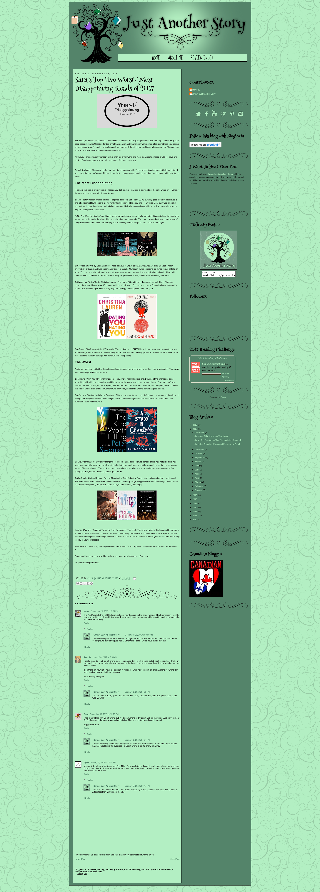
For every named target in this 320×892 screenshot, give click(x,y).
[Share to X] (84, 583)
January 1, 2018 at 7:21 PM (137, 692)
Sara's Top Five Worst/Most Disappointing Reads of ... (218, 440)
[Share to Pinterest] (91, 583)
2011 (195, 515)
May (197, 474)
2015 (195, 499)
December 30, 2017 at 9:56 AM (103, 657)
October (199, 453)
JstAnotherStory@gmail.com (220, 174)
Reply (86, 623)
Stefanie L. (195, 90)
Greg (86, 714)
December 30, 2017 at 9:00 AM (139, 635)
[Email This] (77, 583)
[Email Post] (134, 578)
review (161, 536)
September (200, 457)
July (197, 466)
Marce (86, 611)
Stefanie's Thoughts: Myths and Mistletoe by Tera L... (218, 444)
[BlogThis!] (81, 583)
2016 (195, 495)
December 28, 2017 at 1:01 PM (104, 611)
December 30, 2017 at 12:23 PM (104, 714)
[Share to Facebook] (88, 583)
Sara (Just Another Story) (213, 363)
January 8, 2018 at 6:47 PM (137, 786)
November (200, 449)
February (199, 486)
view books (229, 380)
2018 (195, 425)
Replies (90, 629)
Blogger (224, 397)
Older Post (174, 859)
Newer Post (80, 859)
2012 (195, 511)
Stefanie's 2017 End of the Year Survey (211, 436)
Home (156, 58)
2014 (195, 503)
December (200, 432)
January (199, 490)
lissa (86, 657)
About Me (175, 58)
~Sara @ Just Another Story (103, 578)
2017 (195, 429)
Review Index (202, 58)
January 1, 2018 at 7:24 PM (137, 740)
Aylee (86, 762)
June (197, 470)
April (197, 478)
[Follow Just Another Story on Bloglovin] (205, 147)
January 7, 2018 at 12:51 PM (103, 762)
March (198, 482)
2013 (195, 507)
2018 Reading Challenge (212, 358)
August (198, 461)
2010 (195, 520)
